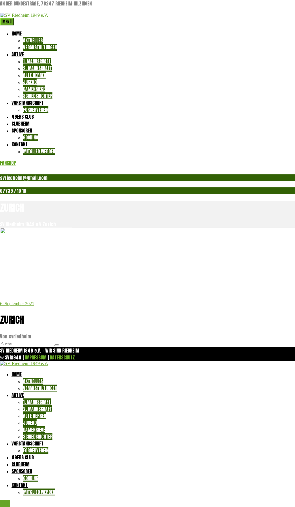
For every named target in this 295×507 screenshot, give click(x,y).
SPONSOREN (22, 130)
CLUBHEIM (20, 123)
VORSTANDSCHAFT (28, 102)
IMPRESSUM (35, 357)
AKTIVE (18, 54)
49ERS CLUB (23, 116)
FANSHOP (8, 162)
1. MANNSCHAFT (37, 61)
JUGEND (30, 82)
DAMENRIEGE (34, 88)
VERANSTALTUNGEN (40, 47)
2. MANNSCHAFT (37, 68)
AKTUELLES (33, 40)
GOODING (30, 137)
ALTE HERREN (34, 75)
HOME (17, 33)
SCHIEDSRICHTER (37, 95)
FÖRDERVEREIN (35, 109)
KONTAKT (20, 144)
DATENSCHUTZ (62, 357)
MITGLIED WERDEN (39, 151)
